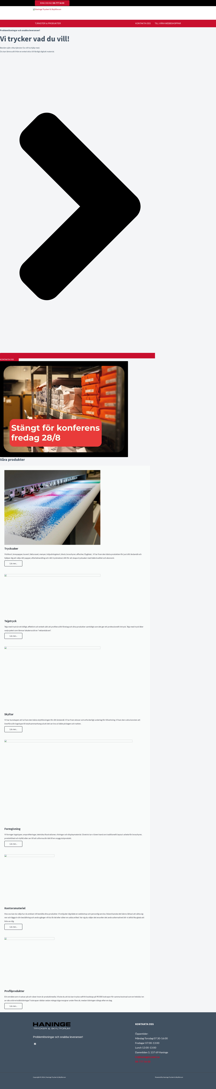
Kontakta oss (143, 23)
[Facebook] (35, 1044)
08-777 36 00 (142, 1061)
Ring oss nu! (52, 3)
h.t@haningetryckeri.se (147, 1056)
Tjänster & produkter (48, 23)
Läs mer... (13, 563)
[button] (182, 13)
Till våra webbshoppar (168, 23)
